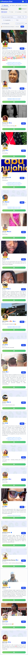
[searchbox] (22, 20)
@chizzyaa (4, 232)
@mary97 (4, 322)
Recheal (4, 457)
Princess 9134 (5, 123)
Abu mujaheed (5, 177)
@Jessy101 (4, 345)
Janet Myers (5, 479)
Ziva (3, 506)
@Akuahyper (4, 480)
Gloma (4, 372)
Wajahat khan (5, 587)
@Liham (3, 151)
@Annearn (4, 403)
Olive (3, 202)
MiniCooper (5, 642)
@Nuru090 (4, 178)
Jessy (3, 344)
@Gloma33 (4, 373)
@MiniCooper (4, 643)
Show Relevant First (20, 23)
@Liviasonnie (4, 203)
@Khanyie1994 (5, 49)
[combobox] (20, 20)
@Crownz (4, 290)
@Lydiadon (4, 561)
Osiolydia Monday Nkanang (8, 560)
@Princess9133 (5, 124)
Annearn (4, 402)
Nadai (3, 621)
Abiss (3, 423)
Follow (22, 26)
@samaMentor (5, 533)
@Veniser (4, 458)
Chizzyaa (4, 231)
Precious (4, 259)
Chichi (3, 150)
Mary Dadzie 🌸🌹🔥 (7, 321)
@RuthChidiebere (5, 89)
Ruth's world (5, 88)
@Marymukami (5, 622)
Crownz (4, 288)
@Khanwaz (4, 588)
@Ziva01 (3, 507)
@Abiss (3, 424)
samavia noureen (6, 532)
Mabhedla (4, 48)
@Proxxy (3, 260)
